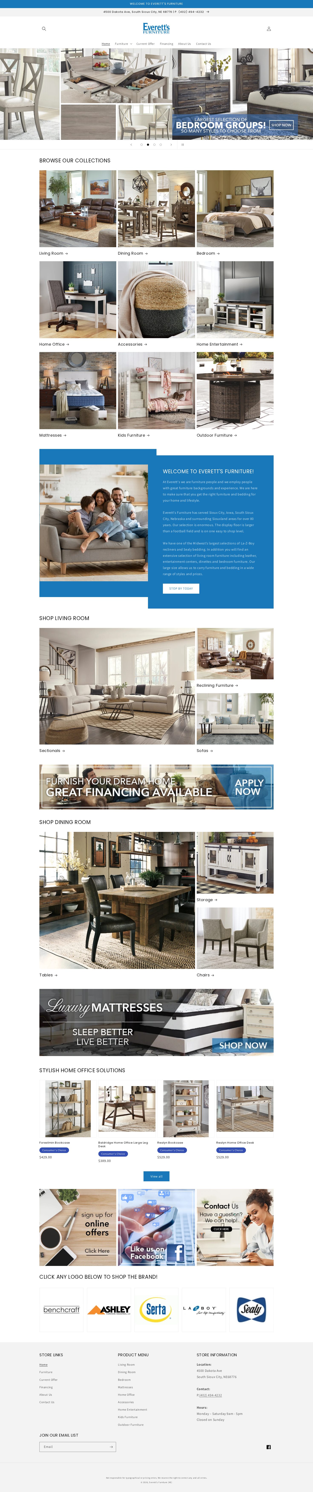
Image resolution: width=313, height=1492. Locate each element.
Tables (46, 975)
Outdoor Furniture (215, 435)
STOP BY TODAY (181, 588)
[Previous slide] (131, 144)
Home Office (52, 344)
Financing (46, 1387)
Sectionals (49, 750)
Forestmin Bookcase (54, 1143)
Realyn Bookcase (170, 1143)
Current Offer (48, 1380)
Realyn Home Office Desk (235, 1143)
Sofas (202, 750)
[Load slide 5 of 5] (161, 144)
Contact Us (47, 1402)
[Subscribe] (111, 1447)
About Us (45, 1395)
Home (43, 1364)
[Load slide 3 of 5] (154, 144)
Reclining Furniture (215, 685)
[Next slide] (171, 144)
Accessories (130, 344)
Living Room (51, 253)
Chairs (203, 975)
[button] (44, 28)
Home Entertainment (217, 344)
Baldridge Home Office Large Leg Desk (123, 1144)
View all (157, 1176)
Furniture (45, 1372)
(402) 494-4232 (210, 1395)
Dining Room (130, 253)
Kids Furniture (131, 435)
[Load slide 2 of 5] (148, 144)
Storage (205, 899)
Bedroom (206, 253)
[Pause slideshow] (182, 144)
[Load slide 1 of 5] (141, 144)
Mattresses (50, 435)
